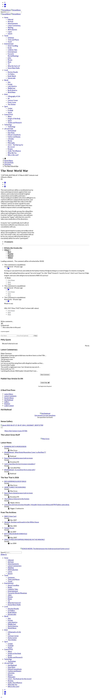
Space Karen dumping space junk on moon (18, 458)
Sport (6, 106)
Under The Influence (14, 151)
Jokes (9, 58)
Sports (10, 113)
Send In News (9, 398)
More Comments (45, 374)
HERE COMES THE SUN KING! (15, 487)
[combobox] (13, 12)
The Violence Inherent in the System (16, 499)
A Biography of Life (14, 96)
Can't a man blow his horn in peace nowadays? (19, 464)
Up (9, 280)
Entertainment (8, 44)
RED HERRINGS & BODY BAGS (15, 481)
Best (9, 252)
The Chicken (12, 104)
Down (13, 280)
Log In (10, 32)
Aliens (10, 117)
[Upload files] (2, 323)
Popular (10, 254)
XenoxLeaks (11, 78)
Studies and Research (15, 123)
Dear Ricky (11, 133)
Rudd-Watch (12, 76)
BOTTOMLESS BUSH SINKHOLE (15, 534)
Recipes (10, 149)
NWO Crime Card (10, 516)
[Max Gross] (45, 439)
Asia (9, 82)
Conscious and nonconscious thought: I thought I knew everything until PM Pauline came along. (36, 505)
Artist (6, 94)
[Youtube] (5, 4)
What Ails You (12, 153)
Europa (10, 84)
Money (10, 141)
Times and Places (13, 40)
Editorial (10, 20)
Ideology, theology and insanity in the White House (21, 522)
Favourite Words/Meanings (13, 55)
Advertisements (13, 24)
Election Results (13, 72)
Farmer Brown (9, 528)
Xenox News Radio (14, 68)
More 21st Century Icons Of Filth (15, 431)
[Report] (8, 269)
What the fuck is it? (14, 66)
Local (6, 70)
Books (10, 48)
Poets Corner (12, 102)
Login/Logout (9, 406)
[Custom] (5, 6)
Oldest (10, 258)
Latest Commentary (14, 26)
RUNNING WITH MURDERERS (15, 446)
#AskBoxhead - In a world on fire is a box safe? (19, 470)
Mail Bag (10, 28)
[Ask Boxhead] (45, 413)
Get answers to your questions (45, 415)
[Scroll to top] (1, 697)
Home (6, 18)
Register (7, 404)
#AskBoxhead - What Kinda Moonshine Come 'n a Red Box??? (25, 452)
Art (9, 98)
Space (10, 121)
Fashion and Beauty (14, 137)
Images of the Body (14, 119)
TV (9, 64)
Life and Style (8, 129)
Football (10, 111)
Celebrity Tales (12, 50)
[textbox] (45, 318)
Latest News (8, 394)
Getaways (11, 38)
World (6, 80)
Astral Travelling (13, 46)
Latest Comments (10, 396)
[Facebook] (5, 183)
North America (12, 90)
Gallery (6, 402)
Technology (8, 125)
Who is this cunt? (13, 155)
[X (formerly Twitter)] (4, 184)
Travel (6, 36)
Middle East (11, 88)
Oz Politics (11, 74)
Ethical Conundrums (14, 135)
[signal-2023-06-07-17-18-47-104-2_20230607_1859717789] (22, 425)
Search (3, 12)
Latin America (12, 86)
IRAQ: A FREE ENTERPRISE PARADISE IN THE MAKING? (24, 539)
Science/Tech (8, 115)
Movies (10, 60)
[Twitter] (4, 3)
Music (9, 62)
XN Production (12, 30)
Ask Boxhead (12, 131)
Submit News (44, 382)
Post (35, 335)
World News (11, 92)
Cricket (10, 109)
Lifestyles (11, 139)
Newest (10, 256)
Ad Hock (10, 22)
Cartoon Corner (13, 100)
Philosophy (11, 143)
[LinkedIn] (5, 186)
